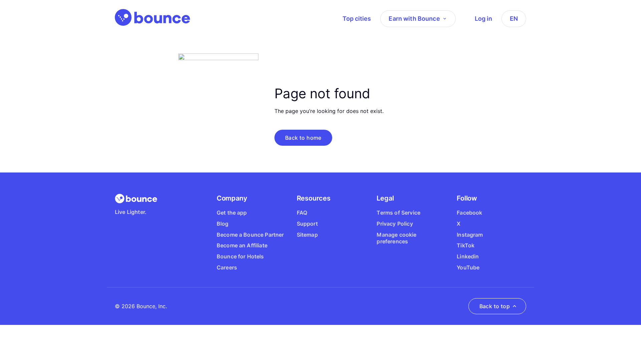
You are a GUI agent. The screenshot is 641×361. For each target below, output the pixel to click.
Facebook (469, 212)
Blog (223, 223)
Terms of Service (398, 212)
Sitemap (307, 234)
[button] (303, 138)
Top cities (357, 18)
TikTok (465, 245)
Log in (483, 18)
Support (307, 223)
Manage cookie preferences (396, 238)
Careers (227, 267)
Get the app (232, 212)
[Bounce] (152, 17)
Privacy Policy (395, 223)
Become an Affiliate (242, 245)
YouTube (468, 267)
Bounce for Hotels (240, 256)
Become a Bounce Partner (250, 234)
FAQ (302, 212)
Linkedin (468, 256)
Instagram (470, 234)
